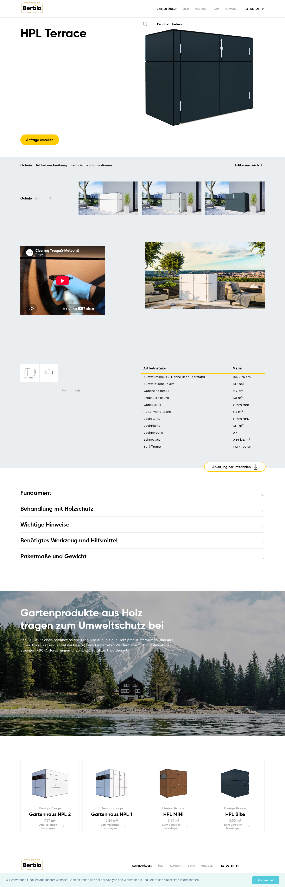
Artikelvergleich (246, 165)
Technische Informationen (91, 165)
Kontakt (200, 9)
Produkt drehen (169, 24)
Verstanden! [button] (266, 880)
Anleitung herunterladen (231, 467)
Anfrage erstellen (39, 140)
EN (257, 9)
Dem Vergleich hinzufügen (48, 826)
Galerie (26, 165)
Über (185, 9)
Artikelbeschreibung (51, 165)
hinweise (231, 9)
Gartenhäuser (166, 9)
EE (247, 9)
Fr (262, 9)
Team (215, 9)
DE (252, 9)
